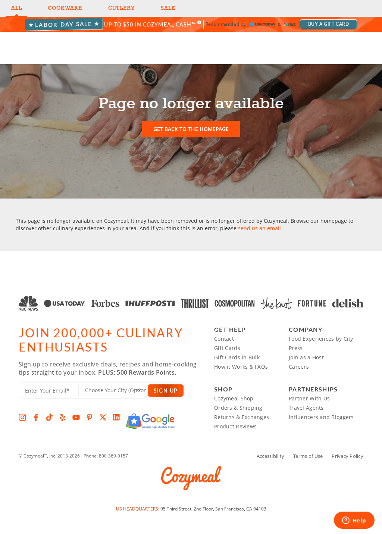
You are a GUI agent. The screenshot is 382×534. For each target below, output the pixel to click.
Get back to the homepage (191, 128)
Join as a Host (306, 357)
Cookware (65, 8)
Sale (168, 8)
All (16, 8)
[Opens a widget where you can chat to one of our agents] (354, 521)
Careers (299, 366)
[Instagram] (22, 417)
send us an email (259, 228)
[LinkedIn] (116, 417)
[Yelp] (62, 417)
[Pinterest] (89, 417)
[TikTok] (49, 417)
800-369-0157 (113, 456)
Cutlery (121, 8)
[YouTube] (76, 417)
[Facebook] (36, 417)
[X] (103, 417)
